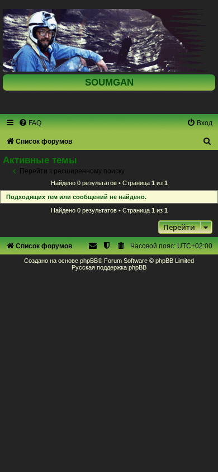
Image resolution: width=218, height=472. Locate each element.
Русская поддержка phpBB (109, 267)
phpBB (89, 260)
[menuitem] (29, 123)
